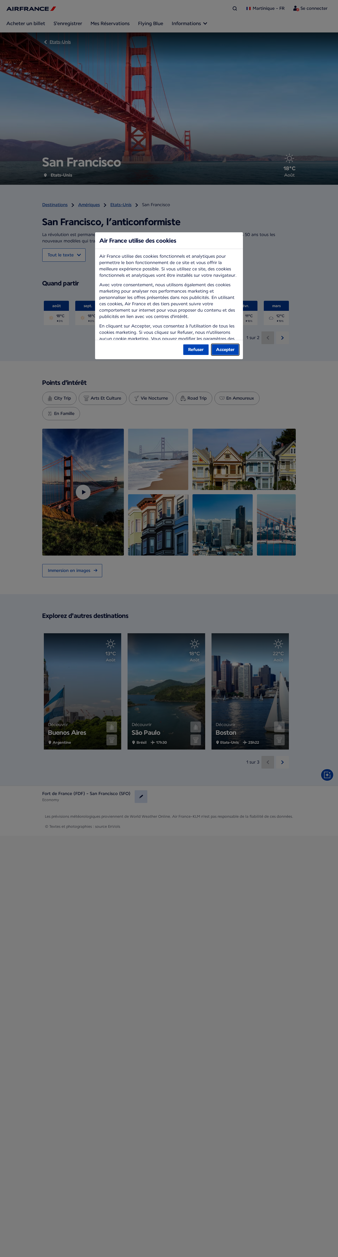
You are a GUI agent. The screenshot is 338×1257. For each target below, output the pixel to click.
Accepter (225, 349)
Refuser (196, 349)
